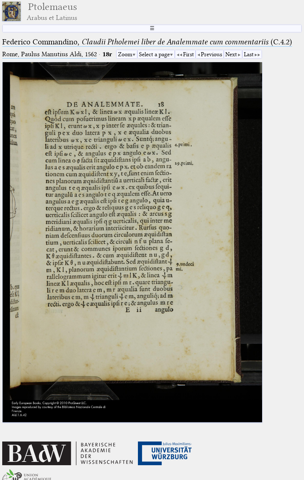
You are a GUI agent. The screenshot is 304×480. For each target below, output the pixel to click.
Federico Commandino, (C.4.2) (147, 41)
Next (231, 54)
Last (249, 54)
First (188, 54)
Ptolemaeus (52, 11)
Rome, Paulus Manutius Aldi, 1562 (49, 54)
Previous (211, 54)
